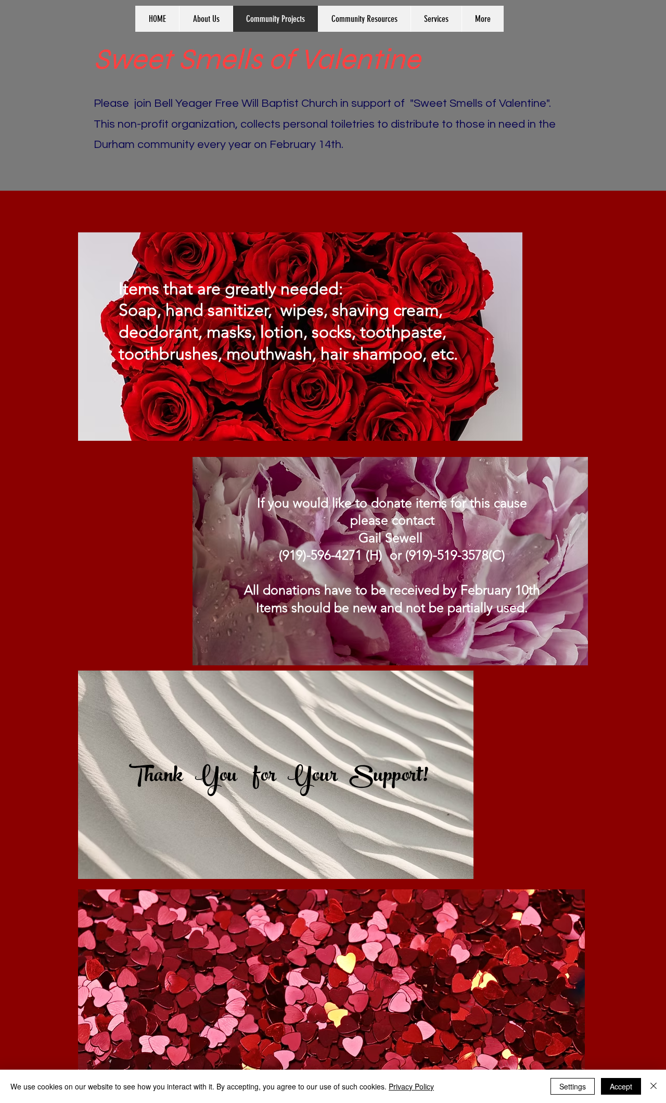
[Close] (653, 1086)
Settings (572, 1086)
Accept (621, 1086)
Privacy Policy (411, 1086)
